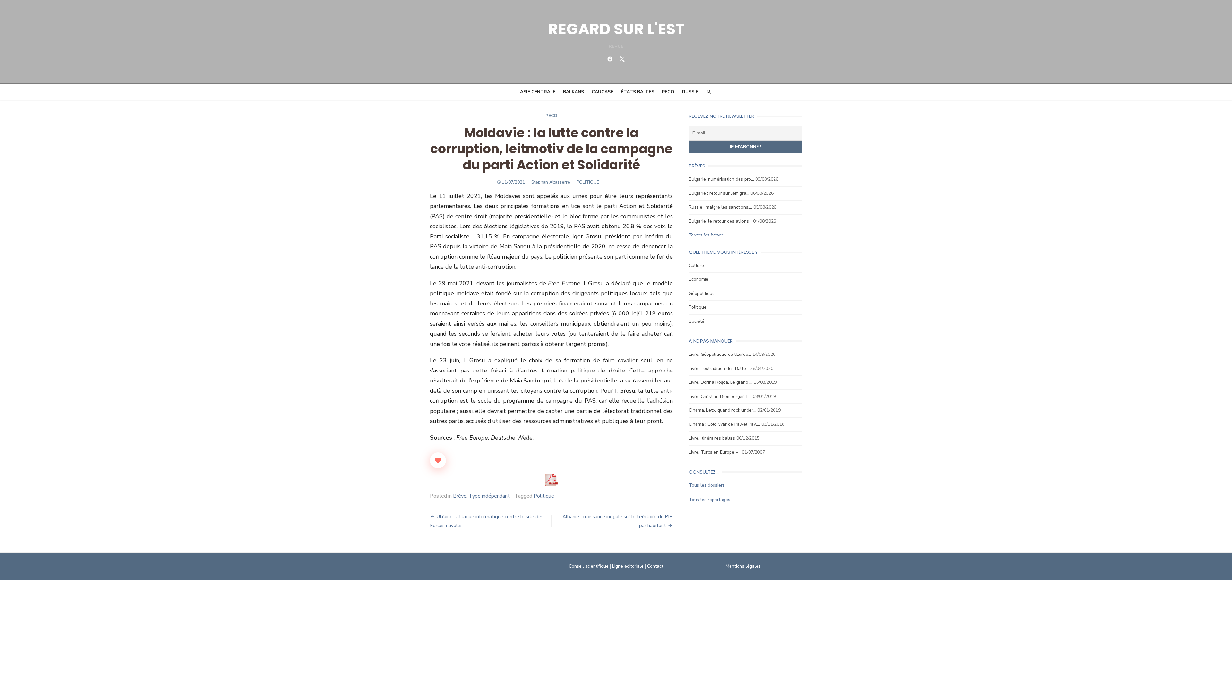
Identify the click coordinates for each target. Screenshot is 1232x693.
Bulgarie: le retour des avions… (720, 221)
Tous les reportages (709, 500)
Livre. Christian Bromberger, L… (720, 396)
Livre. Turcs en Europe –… (714, 452)
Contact (655, 566)
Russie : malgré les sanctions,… (720, 207)
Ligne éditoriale (628, 566)
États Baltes (637, 92)
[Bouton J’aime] (438, 460)
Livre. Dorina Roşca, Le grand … (720, 382)
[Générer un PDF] (551, 480)
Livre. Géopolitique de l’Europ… (720, 354)
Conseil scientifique (589, 566)
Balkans (573, 92)
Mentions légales (743, 566)
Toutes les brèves (706, 235)
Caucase (602, 92)
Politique (544, 496)
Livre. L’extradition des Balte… (719, 368)
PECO (668, 92)
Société (696, 321)
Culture (696, 265)
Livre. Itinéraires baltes (712, 438)
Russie (690, 92)
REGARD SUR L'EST (616, 29)
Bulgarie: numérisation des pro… (721, 179)
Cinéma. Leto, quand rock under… (722, 410)
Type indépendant (489, 496)
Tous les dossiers (707, 485)
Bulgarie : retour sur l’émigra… (719, 193)
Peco (551, 116)
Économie (698, 279)
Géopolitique (702, 293)
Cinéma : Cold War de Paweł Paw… (724, 424)
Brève (459, 496)
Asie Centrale (537, 92)
